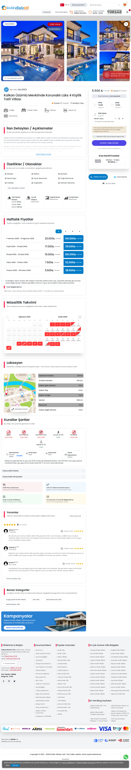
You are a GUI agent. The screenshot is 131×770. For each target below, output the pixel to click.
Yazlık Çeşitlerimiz (42, 691)
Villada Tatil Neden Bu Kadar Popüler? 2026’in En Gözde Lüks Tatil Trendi (120, 713)
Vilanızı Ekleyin (41, 670)
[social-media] (3, 681)
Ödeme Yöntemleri (43, 684)
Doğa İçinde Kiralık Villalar (16, 600)
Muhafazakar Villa (13, 604)
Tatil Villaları (62, 701)
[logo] (15, 8)
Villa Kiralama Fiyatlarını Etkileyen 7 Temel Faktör (99, 720)
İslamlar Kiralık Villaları (118, 684)
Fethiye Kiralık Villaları (97, 677)
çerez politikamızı (68, 763)
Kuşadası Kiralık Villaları (119, 660)
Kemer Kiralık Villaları (118, 687)
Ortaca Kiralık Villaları (118, 670)
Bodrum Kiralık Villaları (98, 667)
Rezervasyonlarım (78, 5)
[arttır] (122, 118)
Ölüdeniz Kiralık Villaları (119, 677)
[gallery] (82, 51)
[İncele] (19, 456)
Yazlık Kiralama (63, 670)
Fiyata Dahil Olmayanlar (12, 477)
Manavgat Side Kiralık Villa (120, 691)
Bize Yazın (39, 680)
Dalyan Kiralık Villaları (97, 674)
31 (9, 348)
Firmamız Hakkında (42, 674)
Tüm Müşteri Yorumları (44, 667)
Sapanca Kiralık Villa (118, 694)
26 (19, 343)
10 (63, 329)
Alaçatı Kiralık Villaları (118, 664)
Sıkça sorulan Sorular (43, 653)
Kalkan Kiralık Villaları (97, 680)
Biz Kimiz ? (39, 650)
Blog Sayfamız (41, 677)
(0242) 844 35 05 (10, 656)
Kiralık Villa (61, 650)
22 (52, 339)
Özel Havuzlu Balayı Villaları (118, 720)
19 (73, 334)
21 (47, 339)
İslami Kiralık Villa (63, 674)
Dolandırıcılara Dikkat (43, 697)
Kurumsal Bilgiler (41, 657)
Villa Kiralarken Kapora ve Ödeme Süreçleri (120, 707)
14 (47, 334)
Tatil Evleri (61, 697)
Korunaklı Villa (62, 711)
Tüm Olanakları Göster (16, 188)
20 (78, 334)
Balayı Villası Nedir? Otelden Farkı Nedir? (97, 713)
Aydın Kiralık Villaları (117, 653)
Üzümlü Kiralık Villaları (97, 687)
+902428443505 (15, 670)
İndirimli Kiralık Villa (64, 691)
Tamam (15, 765)
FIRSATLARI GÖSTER (14, 627)
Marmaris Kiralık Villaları (98, 670)
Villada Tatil (62, 684)
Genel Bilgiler (40, 687)
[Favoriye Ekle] (126, 24)
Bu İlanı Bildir (110, 183)
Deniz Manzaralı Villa (53, 600)
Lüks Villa (36, 600)
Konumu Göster (10, 663)
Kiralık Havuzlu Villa (64, 694)
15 (52, 334)
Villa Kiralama (62, 667)
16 (57, 334)
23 (57, 339)
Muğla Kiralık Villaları (118, 650)
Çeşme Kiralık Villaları (97, 660)
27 (24, 343)
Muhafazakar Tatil (64, 707)
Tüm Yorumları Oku (13, 579)
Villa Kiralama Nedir (42, 701)
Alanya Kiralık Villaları (97, 694)
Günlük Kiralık (62, 664)
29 (35, 343)
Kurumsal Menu (61, 12)
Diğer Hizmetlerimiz (43, 694)
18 (68, 334)
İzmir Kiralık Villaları (96, 653)
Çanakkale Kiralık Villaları (119, 657)
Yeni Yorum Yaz (75, 516)
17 (63, 334)
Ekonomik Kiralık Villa (65, 687)
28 (29, 343)
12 (73, 329)
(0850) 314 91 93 (80, 13)
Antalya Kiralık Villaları (97, 650)
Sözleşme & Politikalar (43, 716)
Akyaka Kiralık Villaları (118, 667)
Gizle (7, 765)
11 (68, 329)
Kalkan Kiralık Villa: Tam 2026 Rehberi (98, 707)
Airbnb (60, 714)
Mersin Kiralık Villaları (97, 657)
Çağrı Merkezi (79, 11)
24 (63, 339)
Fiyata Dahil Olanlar (11, 471)
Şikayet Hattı (40, 704)
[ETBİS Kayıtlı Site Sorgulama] (123, 740)
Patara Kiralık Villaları (97, 684)
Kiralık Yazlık (62, 653)
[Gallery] (32, 51)
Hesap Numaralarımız (43, 664)
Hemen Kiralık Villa (64, 704)
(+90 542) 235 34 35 (13, 659)
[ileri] (80, 317)
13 (78, 329)
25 (14, 343)
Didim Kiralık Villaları (97, 664)
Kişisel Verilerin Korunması (41, 712)
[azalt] (115, 118)
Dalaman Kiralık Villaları (119, 674)
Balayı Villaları (62, 657)
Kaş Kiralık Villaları (117, 680)
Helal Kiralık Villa (63, 680)
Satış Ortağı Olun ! (42, 707)
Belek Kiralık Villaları (97, 691)
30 (40, 343)
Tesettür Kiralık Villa (64, 677)
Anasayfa (46, 12)
